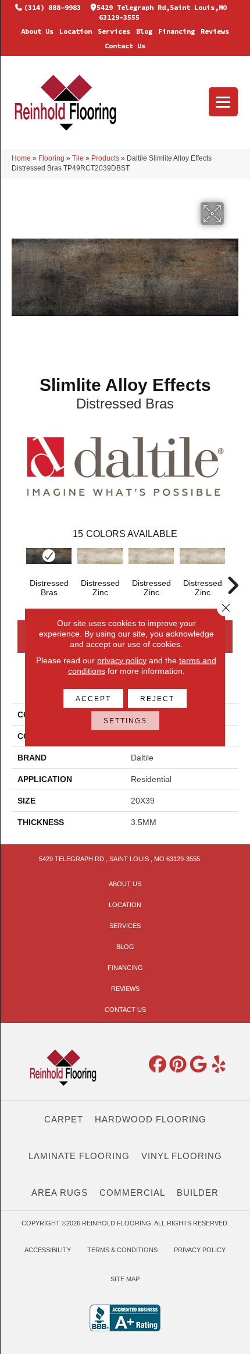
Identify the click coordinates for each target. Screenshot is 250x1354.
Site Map (125, 1278)
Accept (93, 698)
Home (21, 158)
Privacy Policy (200, 1249)
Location (75, 31)
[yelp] (219, 1065)
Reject (157, 698)
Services (114, 31)
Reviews (215, 31)
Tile (78, 158)
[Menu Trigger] (223, 101)
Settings (125, 720)
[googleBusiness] (199, 1065)
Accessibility (47, 1249)
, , (119, 858)
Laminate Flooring (79, 1156)
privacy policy (122, 659)
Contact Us (125, 45)
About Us (37, 31)
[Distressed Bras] (48, 556)
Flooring (51, 158)
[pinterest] (178, 1065)
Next (232, 568)
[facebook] (158, 1065)
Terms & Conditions (122, 1249)
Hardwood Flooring (150, 1119)
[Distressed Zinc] (100, 556)
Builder (198, 1192)
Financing (176, 31)
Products (105, 158)
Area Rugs (59, 1192)
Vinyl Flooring (181, 1156)
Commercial (132, 1192)
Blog (144, 31)
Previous (17, 568)
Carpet (63, 1119)
